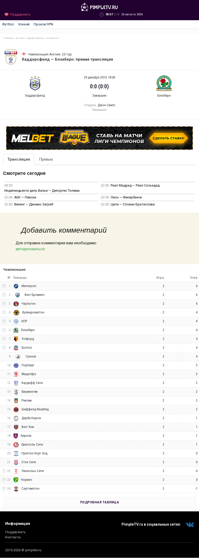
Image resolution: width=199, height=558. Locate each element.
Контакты (13, 537)
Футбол (8, 24)
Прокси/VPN (43, 24)
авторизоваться (30, 249)
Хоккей (24, 24)
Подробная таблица (99, 502)
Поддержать (15, 532)
